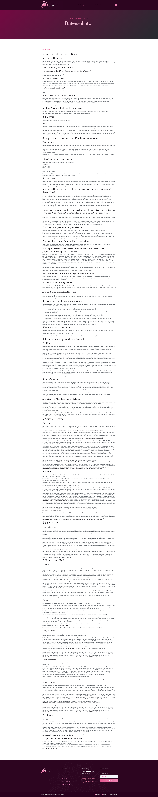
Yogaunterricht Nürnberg (67, 780)
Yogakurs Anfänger (66, 784)
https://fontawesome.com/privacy (99, 679)
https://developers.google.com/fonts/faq (76, 648)
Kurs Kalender (98, 4)
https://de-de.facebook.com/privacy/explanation (93, 438)
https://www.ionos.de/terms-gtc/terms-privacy (92, 128)
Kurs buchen (106, 4)
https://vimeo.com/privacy (62, 625)
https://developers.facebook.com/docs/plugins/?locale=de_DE (88, 430)
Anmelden (110, 780)
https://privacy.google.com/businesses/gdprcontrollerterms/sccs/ (85, 702)
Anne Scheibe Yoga (79, 4)
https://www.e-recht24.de (51, 748)
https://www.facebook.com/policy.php (104, 462)
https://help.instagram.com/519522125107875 (80, 509)
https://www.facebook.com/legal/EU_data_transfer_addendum (56, 462)
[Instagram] (116, 5)
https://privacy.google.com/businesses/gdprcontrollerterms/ (55, 702)
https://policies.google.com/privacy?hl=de (101, 590)
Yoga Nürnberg (65, 778)
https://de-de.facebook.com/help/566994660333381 (82, 462)
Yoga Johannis (65, 786)
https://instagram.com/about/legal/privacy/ (89, 513)
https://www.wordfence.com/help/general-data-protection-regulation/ (57, 735)
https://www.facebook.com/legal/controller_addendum (102, 452)
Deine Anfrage (89, 4)
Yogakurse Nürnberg (66, 781)
